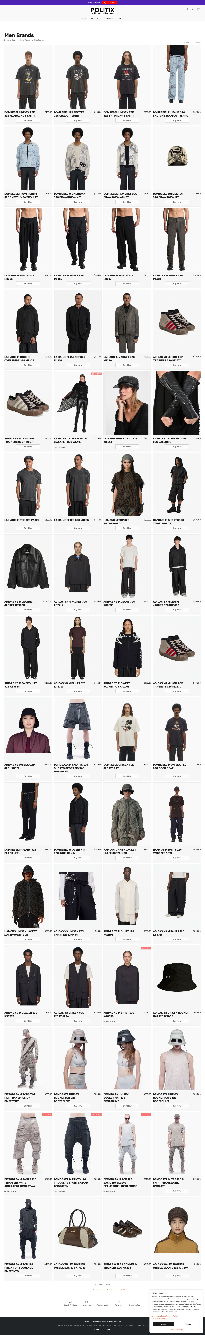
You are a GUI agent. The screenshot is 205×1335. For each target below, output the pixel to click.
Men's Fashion (25, 40)
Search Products (70, 1305)
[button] (109, 2)
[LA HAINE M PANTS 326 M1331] (177, 240)
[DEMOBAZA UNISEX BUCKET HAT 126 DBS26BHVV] (78, 1059)
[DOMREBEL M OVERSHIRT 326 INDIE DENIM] (78, 814)
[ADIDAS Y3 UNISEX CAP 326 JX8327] (28, 729)
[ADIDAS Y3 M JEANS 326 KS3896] (127, 566)
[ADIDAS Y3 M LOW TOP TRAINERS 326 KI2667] (28, 403)
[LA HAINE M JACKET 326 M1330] (127, 321)
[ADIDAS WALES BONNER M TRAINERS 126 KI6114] (127, 1229)
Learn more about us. (160, 1318)
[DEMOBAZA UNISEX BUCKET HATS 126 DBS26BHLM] (177, 1059)
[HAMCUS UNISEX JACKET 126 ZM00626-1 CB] (28, 896)
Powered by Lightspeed (102, 1329)
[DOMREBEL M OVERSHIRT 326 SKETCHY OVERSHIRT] (28, 158)
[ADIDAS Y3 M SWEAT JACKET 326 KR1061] (127, 648)
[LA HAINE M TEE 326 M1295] (78, 484)
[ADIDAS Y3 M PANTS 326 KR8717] (78, 648)
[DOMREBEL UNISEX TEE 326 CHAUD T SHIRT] (78, 77)
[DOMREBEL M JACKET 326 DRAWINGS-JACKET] (127, 158)
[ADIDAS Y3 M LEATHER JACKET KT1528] (28, 566)
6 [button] (111, 1290)
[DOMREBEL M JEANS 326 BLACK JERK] (28, 814)
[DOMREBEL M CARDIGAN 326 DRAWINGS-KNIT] (78, 158)
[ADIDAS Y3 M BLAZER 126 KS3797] (28, 977)
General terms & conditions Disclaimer (71, 1325)
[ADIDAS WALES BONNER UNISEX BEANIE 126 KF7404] (177, 1229)
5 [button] (107, 1290)
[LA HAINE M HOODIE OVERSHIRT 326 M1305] (28, 321)
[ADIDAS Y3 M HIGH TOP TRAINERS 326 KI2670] (177, 321)
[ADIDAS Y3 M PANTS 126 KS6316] (177, 896)
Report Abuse (143, 1325)
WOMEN (94, 18)
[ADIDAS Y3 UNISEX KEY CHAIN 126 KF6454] (78, 896)
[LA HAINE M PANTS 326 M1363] (78, 240)
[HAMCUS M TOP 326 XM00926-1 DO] (127, 484)
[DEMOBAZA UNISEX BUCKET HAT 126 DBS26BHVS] (127, 1059)
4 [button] (104, 1290)
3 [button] (100, 1290)
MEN (83, 18)
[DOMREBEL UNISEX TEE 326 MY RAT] (127, 729)
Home (6, 40)
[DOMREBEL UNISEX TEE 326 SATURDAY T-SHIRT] (127, 77)
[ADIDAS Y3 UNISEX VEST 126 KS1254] (78, 977)
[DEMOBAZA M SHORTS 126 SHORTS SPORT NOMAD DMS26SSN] (78, 729)
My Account (86, 1305)
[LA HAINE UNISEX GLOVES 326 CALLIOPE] (177, 403)
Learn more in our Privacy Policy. (165, 1316)
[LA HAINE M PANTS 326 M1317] (127, 240)
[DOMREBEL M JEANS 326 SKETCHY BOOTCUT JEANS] (177, 77)
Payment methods (105, 1325)
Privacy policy (92, 1325)
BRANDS (108, 18)
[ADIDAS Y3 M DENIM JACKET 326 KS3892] (177, 566)
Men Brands (39, 40)
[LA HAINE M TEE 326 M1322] (28, 484)
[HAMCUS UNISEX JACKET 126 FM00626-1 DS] (127, 814)
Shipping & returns (120, 1325)
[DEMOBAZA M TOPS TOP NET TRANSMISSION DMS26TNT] (28, 1059)
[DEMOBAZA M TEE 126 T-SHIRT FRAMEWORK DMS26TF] (177, 1144)
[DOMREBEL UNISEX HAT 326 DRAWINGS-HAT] (177, 158)
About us (132, 1325)
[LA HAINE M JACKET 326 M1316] (78, 321)
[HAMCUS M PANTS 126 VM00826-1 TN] (177, 814)
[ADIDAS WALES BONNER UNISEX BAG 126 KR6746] (78, 1229)
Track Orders (102, 1305)
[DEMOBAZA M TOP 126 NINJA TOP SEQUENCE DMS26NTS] (28, 1229)
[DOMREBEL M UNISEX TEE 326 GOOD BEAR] (177, 729)
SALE (121, 18)
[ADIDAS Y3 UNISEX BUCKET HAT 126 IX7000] (177, 977)
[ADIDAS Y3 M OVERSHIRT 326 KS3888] (28, 648)
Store (14, 40)
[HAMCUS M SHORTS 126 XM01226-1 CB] (177, 484)
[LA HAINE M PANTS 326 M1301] (28, 240)
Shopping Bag (134, 1305)
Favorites (118, 1305)
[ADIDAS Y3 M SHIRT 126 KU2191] (127, 896)
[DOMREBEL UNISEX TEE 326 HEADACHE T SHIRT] (28, 77)
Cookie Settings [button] (176, 1329)
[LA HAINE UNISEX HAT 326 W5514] (127, 403)
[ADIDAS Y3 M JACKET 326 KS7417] (78, 566)
